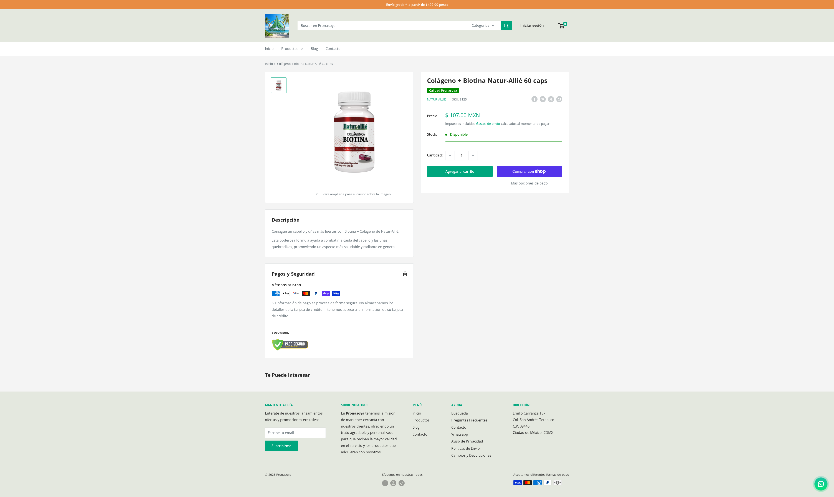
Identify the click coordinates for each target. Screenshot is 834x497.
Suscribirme (281, 445)
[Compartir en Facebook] (534, 99)
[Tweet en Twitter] (551, 99)
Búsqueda (459, 413)
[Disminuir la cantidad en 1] (450, 155)
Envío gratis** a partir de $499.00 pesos (417, 4)
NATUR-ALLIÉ (436, 99)
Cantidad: (435, 155)
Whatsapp (459, 434)
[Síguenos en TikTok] (402, 483)
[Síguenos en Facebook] (385, 483)
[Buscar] (506, 25)
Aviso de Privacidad (467, 441)
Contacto (333, 48)
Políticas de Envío (465, 448)
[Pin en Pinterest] (543, 99)
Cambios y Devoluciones (471, 455)
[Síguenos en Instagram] (393, 483)
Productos (289, 48)
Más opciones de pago (529, 183)
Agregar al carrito (459, 171)
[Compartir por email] (559, 99)
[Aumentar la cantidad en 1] (473, 155)
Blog (314, 48)
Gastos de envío (488, 123)
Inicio (269, 48)
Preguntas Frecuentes (469, 420)
